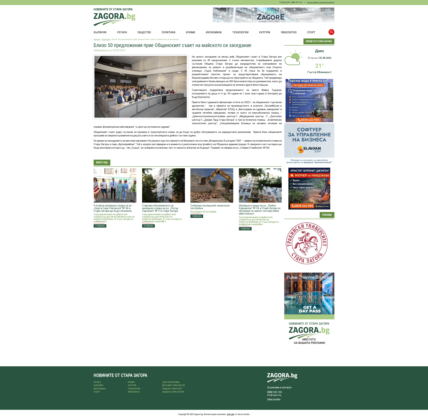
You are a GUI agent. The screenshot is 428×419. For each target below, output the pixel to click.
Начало (97, 39)
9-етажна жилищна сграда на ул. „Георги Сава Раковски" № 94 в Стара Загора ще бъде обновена (113, 208)
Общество (144, 32)
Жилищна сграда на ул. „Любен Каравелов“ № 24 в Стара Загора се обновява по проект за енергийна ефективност (260, 209)
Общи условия (273, 399)
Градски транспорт (172, 388)
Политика (168, 32)
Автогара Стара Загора (173, 385)
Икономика (214, 32)
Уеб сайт (230, 414)
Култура (264, 32)
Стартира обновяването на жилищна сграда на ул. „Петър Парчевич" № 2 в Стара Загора (160, 208)
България (100, 32)
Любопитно (289, 32)
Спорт (311, 32)
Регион (122, 32)
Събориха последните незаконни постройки (210, 207)
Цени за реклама (170, 382)
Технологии (240, 32)
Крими (190, 32)
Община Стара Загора (173, 392)
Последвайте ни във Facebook (320, 2)
